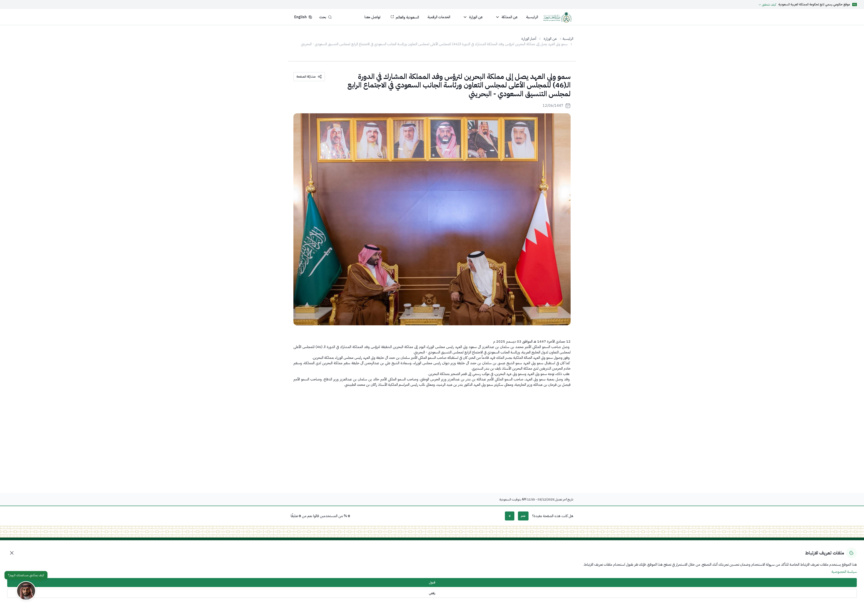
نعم (523, 515)
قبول (432, 582)
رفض (432, 593)
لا (510, 515)
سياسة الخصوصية (844, 571)
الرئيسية (567, 38)
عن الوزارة (550, 38)
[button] (325, 17)
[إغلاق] (11, 552)
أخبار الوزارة (528, 38)
